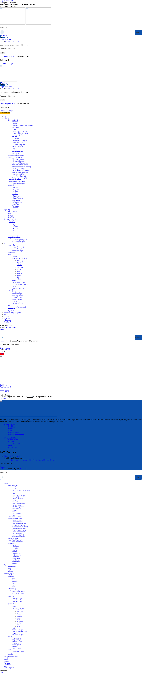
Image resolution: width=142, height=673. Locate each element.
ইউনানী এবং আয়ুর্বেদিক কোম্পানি (16, 157)
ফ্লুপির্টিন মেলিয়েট (17, 202)
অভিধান (14, 256)
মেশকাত (19, 264)
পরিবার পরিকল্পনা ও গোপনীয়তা (16, 155)
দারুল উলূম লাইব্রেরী (17, 296)
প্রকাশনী (10, 290)
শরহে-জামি (19, 269)
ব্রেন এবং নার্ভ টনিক (17, 146)
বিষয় (9, 254)
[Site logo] (13, 24)
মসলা (13, 234)
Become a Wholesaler (16, 434)
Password (7, 49)
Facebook (4, 63)
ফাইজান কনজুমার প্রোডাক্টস (19, 240)
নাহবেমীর (19, 275)
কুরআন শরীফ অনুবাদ (17, 251)
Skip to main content (7, 1)
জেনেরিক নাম (11, 185)
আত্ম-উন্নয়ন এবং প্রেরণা (18, 288)
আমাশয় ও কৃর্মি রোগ (17, 142)
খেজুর (13, 225)
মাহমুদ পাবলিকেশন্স (17, 294)
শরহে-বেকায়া (20, 268)
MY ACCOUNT (9, 425)
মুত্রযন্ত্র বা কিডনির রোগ (18, 135)
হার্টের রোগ (15, 150)
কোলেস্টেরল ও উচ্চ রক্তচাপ (19, 140)
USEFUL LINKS (10, 438)
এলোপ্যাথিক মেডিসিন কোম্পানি (16, 182)
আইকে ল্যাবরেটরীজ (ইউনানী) (20, 168)
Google (10, 63)
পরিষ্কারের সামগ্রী (13, 236)
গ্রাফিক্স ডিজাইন (12, 211)
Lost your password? (7, 56)
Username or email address (14, 45)
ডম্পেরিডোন (15, 191)
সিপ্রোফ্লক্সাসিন (16, 206)
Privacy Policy (13, 440)
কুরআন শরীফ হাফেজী (18, 247)
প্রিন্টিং (10, 213)
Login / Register (9, 668)
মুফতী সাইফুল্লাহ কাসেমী (19, 307)
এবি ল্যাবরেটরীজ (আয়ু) (18, 161)
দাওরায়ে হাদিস (20, 262)
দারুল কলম (15, 301)
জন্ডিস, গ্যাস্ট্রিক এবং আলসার (20, 133)
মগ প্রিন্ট (10, 215)
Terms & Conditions (15, 443)
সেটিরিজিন (15, 208)
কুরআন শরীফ (11, 245)
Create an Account (12, 41)
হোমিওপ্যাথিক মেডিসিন (14, 180)
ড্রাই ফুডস (15, 228)
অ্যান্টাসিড (15, 195)
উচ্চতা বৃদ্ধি (15, 154)
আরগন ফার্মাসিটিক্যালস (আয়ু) (20, 163)
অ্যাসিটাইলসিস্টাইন (17, 198)
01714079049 (11, 327)
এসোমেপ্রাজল (16, 189)
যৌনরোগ (14, 124)
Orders (10, 429)
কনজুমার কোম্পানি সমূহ (14, 238)
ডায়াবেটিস (15, 122)
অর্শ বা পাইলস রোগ (17, 152)
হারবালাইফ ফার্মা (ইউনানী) (19, 176)
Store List (11, 431)
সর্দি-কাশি (14, 137)
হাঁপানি (14, 129)
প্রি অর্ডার (11, 311)
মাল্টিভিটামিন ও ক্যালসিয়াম (19, 144)
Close (1, 672)
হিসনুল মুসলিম (4, 391)
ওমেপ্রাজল (15, 187)
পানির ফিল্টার (11, 221)
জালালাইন (19, 266)
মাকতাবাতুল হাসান (17, 297)
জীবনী (13, 281)
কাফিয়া (18, 271)
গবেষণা (14, 286)
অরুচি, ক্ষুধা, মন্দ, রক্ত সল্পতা (20, 131)
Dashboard (12, 427)
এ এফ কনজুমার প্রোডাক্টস (19, 241)
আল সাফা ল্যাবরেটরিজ (18, 174)
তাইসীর (18, 279)
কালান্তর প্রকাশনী (17, 299)
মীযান (18, 277)
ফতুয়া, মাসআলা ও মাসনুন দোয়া (20, 284)
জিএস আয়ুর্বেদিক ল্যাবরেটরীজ (20, 178)
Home (2, 341)
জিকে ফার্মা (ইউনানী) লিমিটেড (20, 165)
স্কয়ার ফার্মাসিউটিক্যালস (18, 183)
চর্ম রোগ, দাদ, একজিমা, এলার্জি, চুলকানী (22, 125)
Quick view (4, 385)
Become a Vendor (15, 432)
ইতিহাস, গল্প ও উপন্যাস (18, 283)
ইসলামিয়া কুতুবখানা (17, 292)
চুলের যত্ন (15, 148)
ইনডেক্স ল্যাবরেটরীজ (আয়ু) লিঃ (20, 170)
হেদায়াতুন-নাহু (20, 273)
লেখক (9, 305)
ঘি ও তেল (15, 226)
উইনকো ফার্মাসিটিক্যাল (18, 159)
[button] (4, 399)
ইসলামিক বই (11, 309)
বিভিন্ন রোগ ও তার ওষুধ (14, 120)
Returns (11, 442)
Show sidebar (5, 348)
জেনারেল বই (11, 253)
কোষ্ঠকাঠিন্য (15, 127)
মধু (13, 232)
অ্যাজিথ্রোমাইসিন (17, 197)
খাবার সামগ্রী (11, 223)
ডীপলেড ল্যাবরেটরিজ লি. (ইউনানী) (21, 167)
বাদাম (13, 230)
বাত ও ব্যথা (15, 139)
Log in (2, 52)
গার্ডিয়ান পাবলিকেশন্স (17, 303)
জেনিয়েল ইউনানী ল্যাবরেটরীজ (20, 172)
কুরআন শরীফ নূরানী (17, 249)
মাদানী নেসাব (20, 260)
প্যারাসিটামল (15, 193)
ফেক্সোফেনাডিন (16, 200)
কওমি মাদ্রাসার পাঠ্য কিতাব (19, 258)
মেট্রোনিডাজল (16, 204)
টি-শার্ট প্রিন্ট (11, 217)
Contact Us (12, 447)
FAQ (10, 445)
